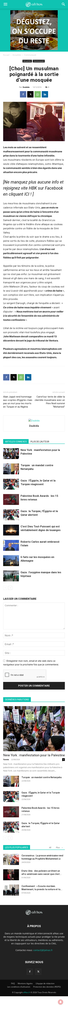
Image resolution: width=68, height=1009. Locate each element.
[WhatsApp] (37, 94)
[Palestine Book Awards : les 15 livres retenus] (11, 499)
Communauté (30, 55)
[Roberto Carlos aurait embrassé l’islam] (11, 545)
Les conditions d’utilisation (18, 986)
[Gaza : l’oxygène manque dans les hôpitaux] (11, 576)
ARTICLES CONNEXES (16, 441)
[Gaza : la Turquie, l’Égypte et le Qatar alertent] (11, 514)
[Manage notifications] (60, 1002)
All (50, 847)
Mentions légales (25, 983)
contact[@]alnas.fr (43, 950)
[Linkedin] (45, 94)
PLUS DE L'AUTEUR (40, 441)
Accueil (6, 55)
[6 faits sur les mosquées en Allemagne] (11, 560)
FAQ (13, 983)
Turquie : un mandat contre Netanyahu (42, 777)
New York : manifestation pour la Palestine (34, 755)
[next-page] (10, 588)
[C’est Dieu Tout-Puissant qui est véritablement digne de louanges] (11, 530)
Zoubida (26, 87)
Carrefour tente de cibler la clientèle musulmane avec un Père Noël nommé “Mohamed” (50, 401)
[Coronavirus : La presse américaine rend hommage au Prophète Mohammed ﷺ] (11, 859)
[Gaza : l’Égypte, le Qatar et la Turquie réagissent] (11, 484)
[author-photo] (34, 420)
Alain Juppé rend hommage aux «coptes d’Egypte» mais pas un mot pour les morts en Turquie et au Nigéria (17, 401)
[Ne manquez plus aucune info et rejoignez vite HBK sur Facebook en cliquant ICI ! (33, 188)
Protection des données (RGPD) (47, 986)
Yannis (6, 759)
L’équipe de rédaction (45, 983)
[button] (63, 4)
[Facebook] (23, 94)
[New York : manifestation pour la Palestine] (11, 453)
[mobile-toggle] (5, 4)
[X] (30, 94)
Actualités (16, 55)
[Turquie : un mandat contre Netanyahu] (11, 468)
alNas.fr (26, 992)
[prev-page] (5, 588)
